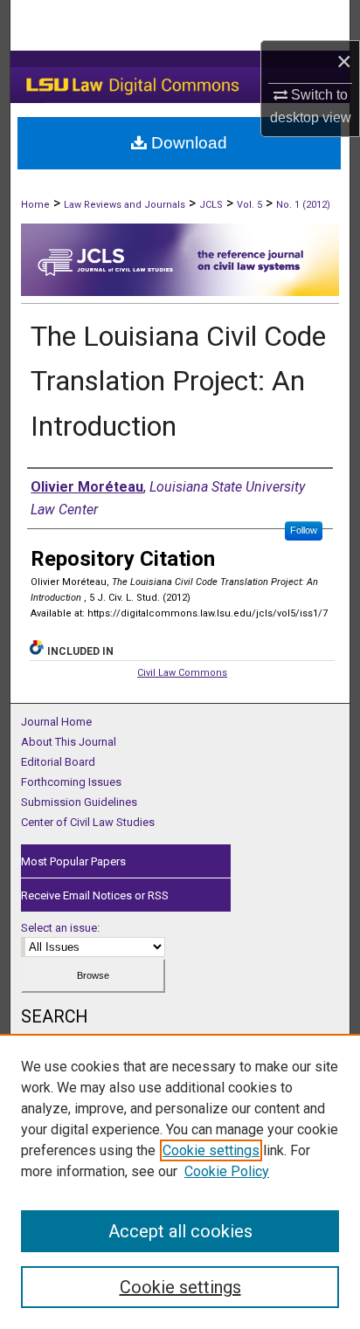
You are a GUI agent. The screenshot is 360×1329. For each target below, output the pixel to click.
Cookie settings (211, 1150)
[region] (180, 1181)
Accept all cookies (180, 1231)
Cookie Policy (226, 1171)
